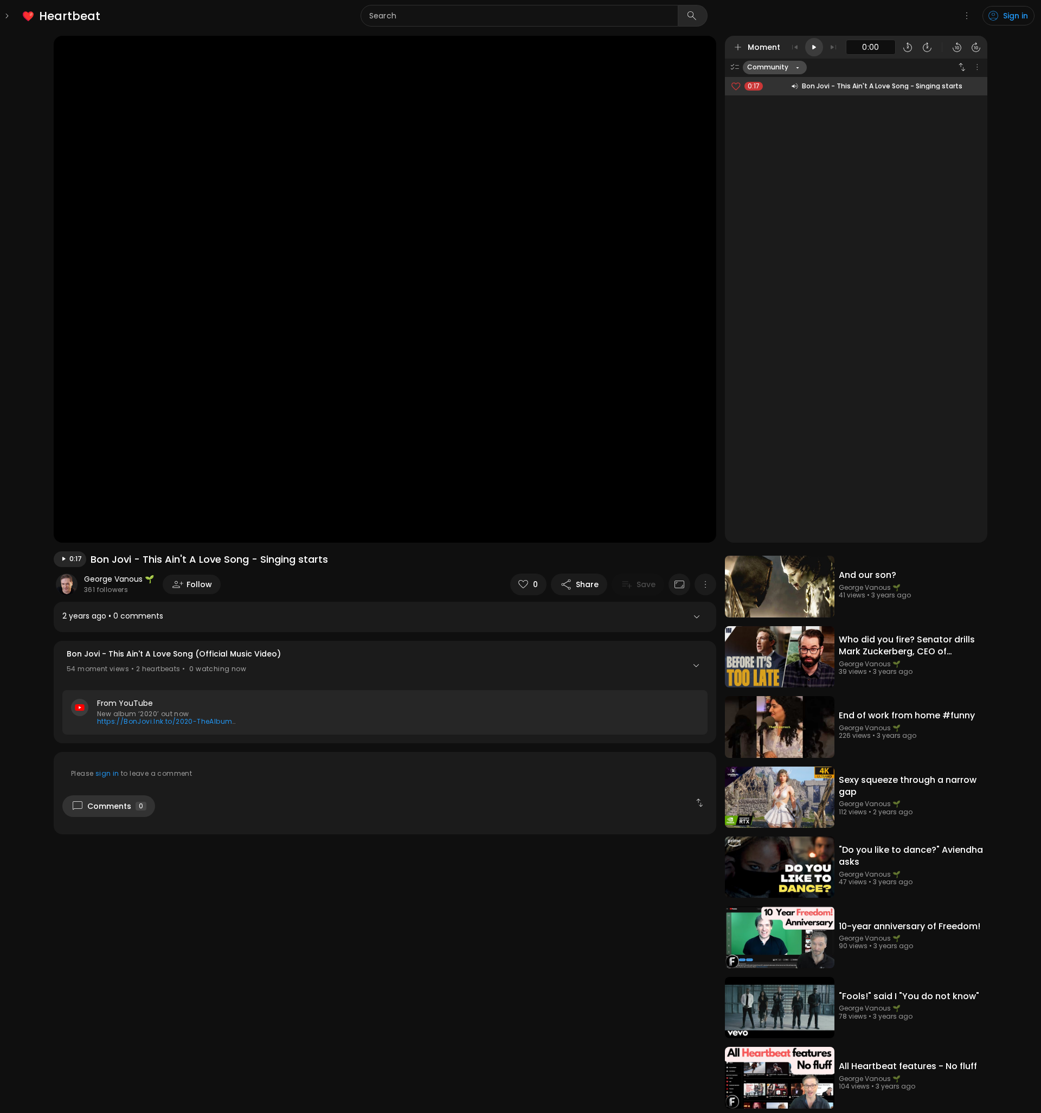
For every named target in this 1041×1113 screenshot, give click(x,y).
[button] (385, 692)
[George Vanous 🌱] (67, 584)
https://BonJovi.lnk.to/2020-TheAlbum (164, 721)
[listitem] (62, 16)
